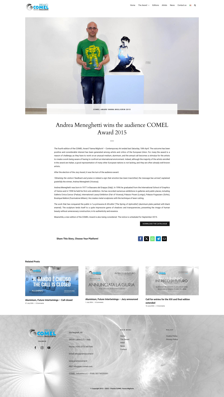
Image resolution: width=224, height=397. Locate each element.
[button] (195, 5)
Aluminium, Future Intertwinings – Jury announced (111, 299)
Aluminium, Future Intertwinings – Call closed (48, 300)
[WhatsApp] (152, 239)
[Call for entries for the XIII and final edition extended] (172, 280)
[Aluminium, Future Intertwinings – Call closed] (51, 281)
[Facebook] (140, 239)
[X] (147, 239)
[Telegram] (158, 239)
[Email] (164, 239)
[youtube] (49, 347)
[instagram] (42, 347)
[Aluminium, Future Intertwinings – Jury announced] (112, 280)
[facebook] (35, 347)
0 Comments (40, 303)
